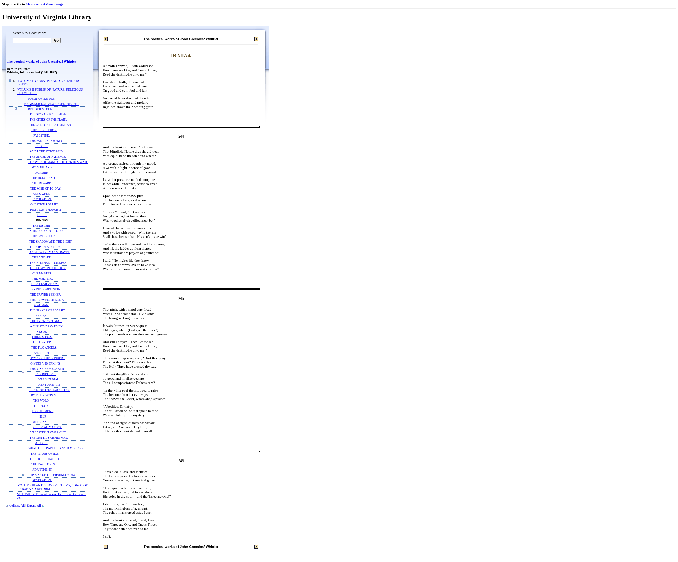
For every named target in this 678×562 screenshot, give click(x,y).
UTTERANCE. (42, 421)
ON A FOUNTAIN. (49, 384)
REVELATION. (42, 480)
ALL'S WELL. (42, 193)
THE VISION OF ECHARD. (47, 368)
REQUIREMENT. (42, 411)
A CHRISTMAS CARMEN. (46, 326)
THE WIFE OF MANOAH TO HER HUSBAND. (58, 162)
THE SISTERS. (42, 225)
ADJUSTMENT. (42, 469)
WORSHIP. (41, 172)
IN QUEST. (41, 315)
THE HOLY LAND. (43, 178)
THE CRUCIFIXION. (44, 130)
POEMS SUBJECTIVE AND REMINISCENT (51, 104)
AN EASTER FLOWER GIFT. (48, 432)
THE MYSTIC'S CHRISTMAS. (49, 437)
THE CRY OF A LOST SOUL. (48, 246)
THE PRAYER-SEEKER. (45, 294)
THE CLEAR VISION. (45, 284)
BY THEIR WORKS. (43, 395)
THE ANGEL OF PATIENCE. (48, 156)
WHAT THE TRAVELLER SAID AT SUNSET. (57, 448)
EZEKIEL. (41, 146)
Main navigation (57, 4)
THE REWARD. (42, 183)
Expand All (34, 505)
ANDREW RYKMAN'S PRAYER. (49, 252)
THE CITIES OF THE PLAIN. (48, 119)
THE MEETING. (42, 278)
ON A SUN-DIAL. (49, 379)
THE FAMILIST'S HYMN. (46, 140)
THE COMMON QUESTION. (48, 268)
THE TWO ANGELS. (44, 347)
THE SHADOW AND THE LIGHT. (50, 241)
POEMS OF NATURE (41, 98)
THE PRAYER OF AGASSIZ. (48, 310)
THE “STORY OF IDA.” (45, 453)
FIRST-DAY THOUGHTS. (46, 209)
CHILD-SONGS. (42, 337)
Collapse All (17, 505)
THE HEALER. (42, 342)
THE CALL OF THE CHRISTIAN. (50, 125)
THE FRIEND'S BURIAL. (46, 321)
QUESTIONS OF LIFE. (44, 204)
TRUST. (42, 215)
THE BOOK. (41, 406)
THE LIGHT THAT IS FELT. (47, 459)
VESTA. (42, 331)
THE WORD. (41, 400)
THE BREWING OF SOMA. (47, 299)
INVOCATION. (42, 199)
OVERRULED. (42, 353)
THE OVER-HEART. (44, 236)
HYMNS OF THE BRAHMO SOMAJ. (54, 474)
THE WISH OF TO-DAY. (45, 188)
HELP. (43, 416)
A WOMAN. (41, 305)
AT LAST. (41, 443)
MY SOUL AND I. (43, 167)
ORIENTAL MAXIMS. (47, 427)
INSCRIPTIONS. (45, 374)
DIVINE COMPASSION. (45, 289)
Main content (35, 4)
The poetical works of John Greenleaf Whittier (41, 61)
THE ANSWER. (42, 257)
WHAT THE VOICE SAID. (46, 151)
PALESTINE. (41, 135)
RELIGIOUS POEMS (41, 109)
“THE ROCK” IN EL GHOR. (47, 231)
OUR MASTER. (42, 273)
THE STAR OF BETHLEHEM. (49, 114)
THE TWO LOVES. (43, 464)
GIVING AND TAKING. (45, 363)
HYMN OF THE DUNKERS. (47, 358)
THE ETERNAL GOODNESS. (48, 262)
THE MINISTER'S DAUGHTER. (49, 390)
